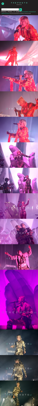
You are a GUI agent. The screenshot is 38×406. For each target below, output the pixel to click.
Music (10, 11)
